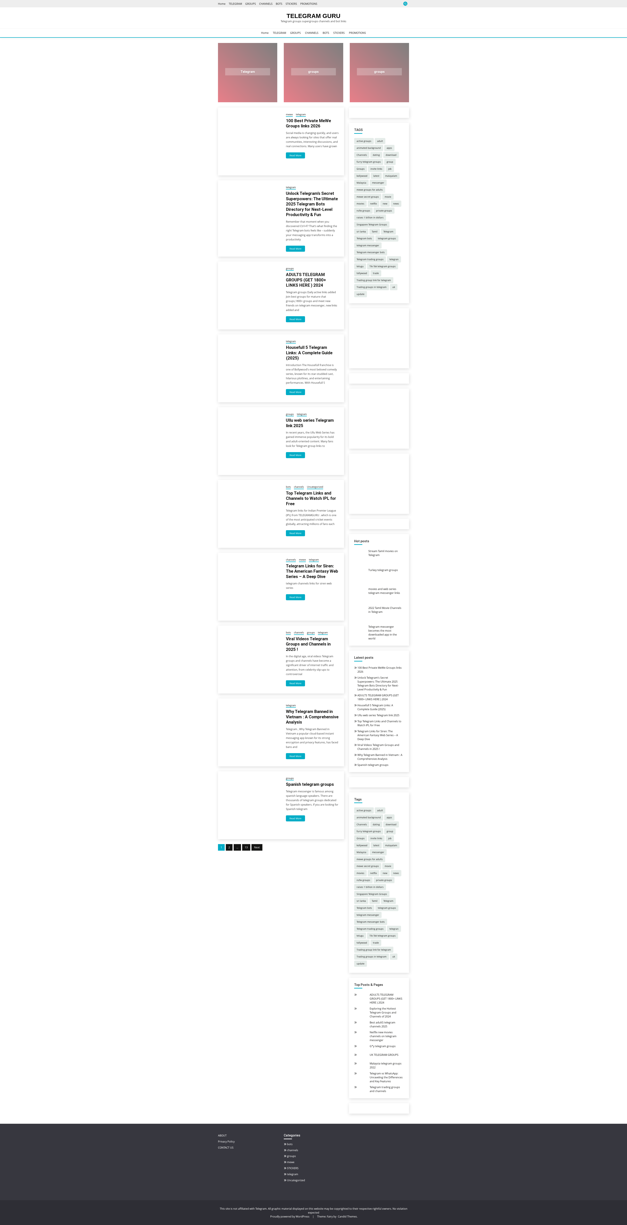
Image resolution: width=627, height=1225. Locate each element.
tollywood (362, 273)
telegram (301, 114)
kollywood (362, 175)
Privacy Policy (226, 1141)
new (385, 203)
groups (313, 72)
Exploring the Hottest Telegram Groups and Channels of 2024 (383, 1012)
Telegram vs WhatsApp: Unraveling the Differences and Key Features (386, 1077)
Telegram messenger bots (371, 252)
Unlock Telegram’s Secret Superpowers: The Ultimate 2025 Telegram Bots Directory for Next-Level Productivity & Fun (312, 204)
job (390, 168)
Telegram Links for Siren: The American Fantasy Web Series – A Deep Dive (312, 571)
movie (388, 196)
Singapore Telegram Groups (372, 224)
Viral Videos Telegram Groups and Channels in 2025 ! (308, 644)
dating (376, 154)
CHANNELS (266, 4)
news (396, 203)
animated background (369, 147)
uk (393, 287)
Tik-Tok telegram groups (383, 266)
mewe (289, 114)
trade (376, 273)
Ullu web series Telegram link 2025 (378, 715)
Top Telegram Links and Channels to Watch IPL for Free (311, 498)
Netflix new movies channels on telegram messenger (383, 1036)
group (390, 161)
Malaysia (361, 182)
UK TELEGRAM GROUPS (384, 1055)
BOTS (279, 4)
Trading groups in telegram (371, 287)
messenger (378, 182)
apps (389, 147)
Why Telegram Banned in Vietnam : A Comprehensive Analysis (312, 717)
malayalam (391, 175)
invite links (376, 168)
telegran (394, 259)
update (360, 294)
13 (246, 847)
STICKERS (291, 4)
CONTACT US (225, 1147)
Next (257, 847)
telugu (360, 266)
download (391, 154)
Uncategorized (315, 486)
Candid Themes (347, 1216)
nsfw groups (363, 210)
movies (360, 203)
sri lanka (361, 231)
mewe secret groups (368, 196)
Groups (361, 168)
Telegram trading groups (370, 259)
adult (380, 141)
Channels (362, 154)
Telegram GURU (313, 16)
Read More (295, 155)
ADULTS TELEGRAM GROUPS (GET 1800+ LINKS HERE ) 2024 (306, 280)
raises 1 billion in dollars (370, 217)
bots (288, 486)
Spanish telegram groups (310, 784)
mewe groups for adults (370, 189)
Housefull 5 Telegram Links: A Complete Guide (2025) (309, 352)
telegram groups (387, 238)
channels (299, 486)
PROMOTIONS (308, 4)
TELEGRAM (235, 4)
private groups (384, 210)
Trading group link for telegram (374, 280)
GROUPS (250, 4)
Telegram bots (364, 238)
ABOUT (222, 1135)
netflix (373, 203)
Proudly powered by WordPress (290, 1216)
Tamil (375, 231)
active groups (364, 141)
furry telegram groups (369, 161)
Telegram (248, 72)
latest (376, 175)
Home (221, 4)
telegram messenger (368, 245)
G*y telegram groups (383, 1046)
